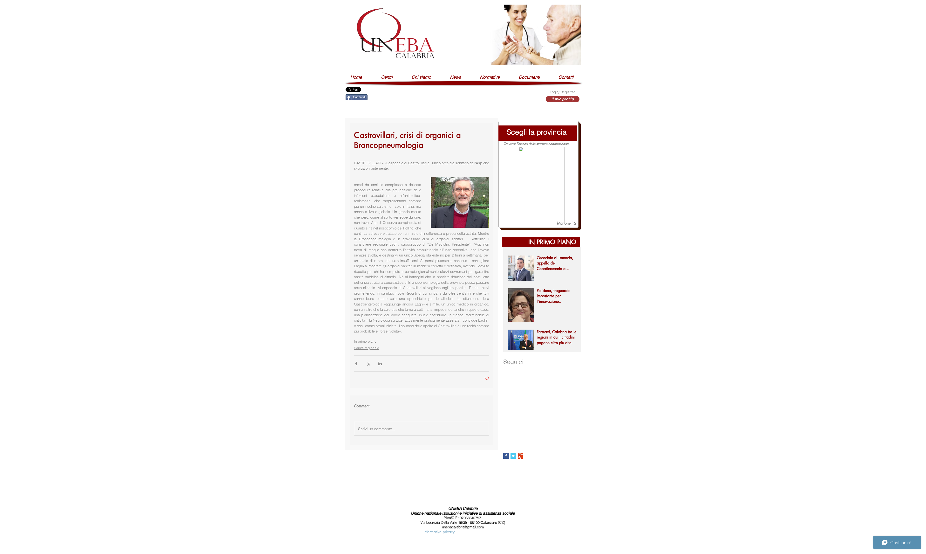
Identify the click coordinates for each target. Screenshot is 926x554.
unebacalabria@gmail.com (463, 527)
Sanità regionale (366, 348)
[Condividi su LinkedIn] (380, 363)
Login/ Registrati (562, 92)
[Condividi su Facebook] (356, 363)
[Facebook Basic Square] (506, 456)
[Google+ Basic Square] (520, 456)
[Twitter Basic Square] (513, 456)
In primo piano (365, 341)
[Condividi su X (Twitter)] (368, 363)
